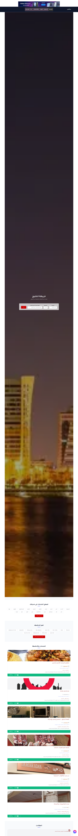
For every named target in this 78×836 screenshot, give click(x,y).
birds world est (64, 691)
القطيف (28, 609)
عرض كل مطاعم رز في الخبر (64, 668)
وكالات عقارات (47, 630)
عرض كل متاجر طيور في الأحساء (63, 696)
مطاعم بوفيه (21, 630)
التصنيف (45, 305)
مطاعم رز (66, 670)
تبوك (9, 609)
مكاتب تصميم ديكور (65, 726)
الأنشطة (36, 9)
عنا (31, 9)
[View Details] (20, 675)
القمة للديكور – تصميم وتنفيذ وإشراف (58, 719)
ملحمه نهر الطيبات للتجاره (61, 747)
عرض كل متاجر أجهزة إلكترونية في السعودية (61, 809)
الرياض (46, 609)
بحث (23, 307)
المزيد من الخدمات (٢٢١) (39, 636)
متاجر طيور (66, 698)
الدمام (51, 609)
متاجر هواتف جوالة (38, 630)
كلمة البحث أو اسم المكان (35, 305)
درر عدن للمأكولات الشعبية (61, 776)
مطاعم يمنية (66, 783)
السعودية (46, 9)
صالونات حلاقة (55, 630)
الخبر (56, 609)
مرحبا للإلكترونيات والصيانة (61, 804)
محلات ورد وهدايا (29, 630)
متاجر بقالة (68, 630)
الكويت (41, 9)
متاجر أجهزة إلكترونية (65, 811)
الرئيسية (51, 9)
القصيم (34, 609)
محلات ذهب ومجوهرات (12, 630)
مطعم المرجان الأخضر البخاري (60, 663)
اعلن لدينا (27, 9)
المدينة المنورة (21, 609)
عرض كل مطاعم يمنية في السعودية (62, 781)
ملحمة (62, 630)
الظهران (40, 609)
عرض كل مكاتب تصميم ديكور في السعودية (61, 724)
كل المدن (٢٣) (39, 615)
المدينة (53, 305)
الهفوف (14, 609)
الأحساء (61, 609)
